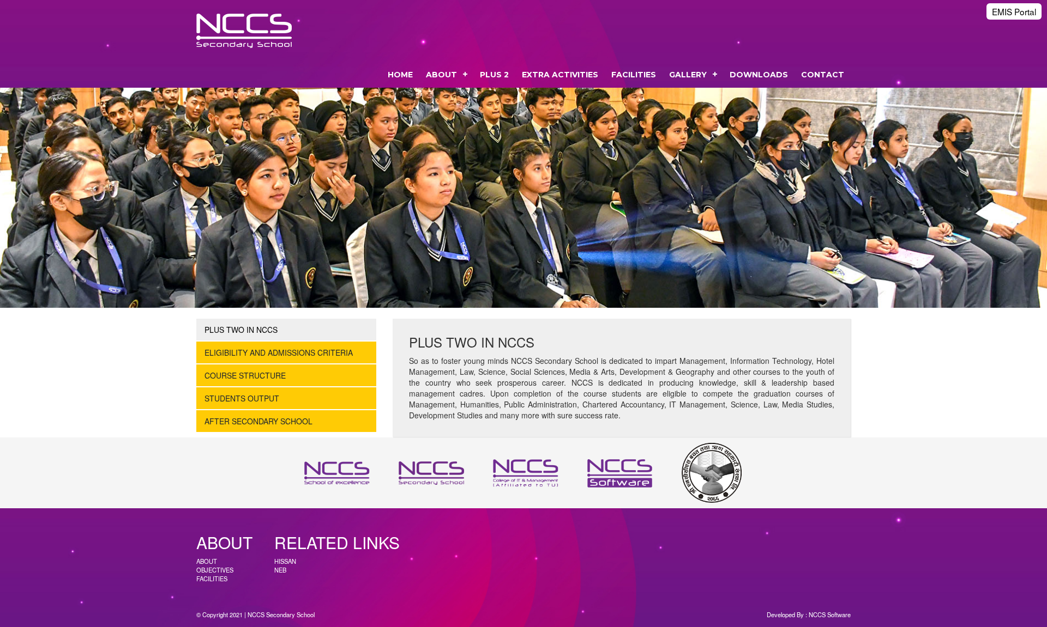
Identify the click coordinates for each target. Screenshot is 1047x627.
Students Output (241, 398)
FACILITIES (633, 75)
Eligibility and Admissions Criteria (278, 352)
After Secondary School (258, 421)
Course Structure (245, 375)
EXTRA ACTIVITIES (560, 75)
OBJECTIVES (214, 569)
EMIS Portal (1014, 11)
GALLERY (688, 75)
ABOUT (441, 75)
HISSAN (285, 561)
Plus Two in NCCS (241, 329)
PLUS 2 (494, 75)
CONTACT (822, 75)
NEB (280, 569)
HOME (400, 75)
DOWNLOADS (759, 75)
